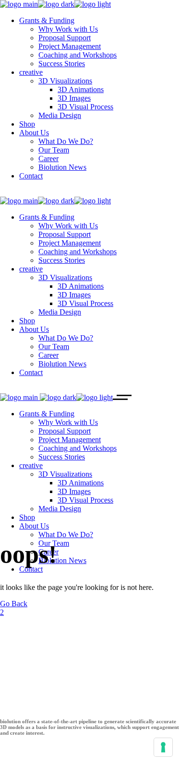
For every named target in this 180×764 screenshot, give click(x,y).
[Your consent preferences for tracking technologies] (163, 747)
